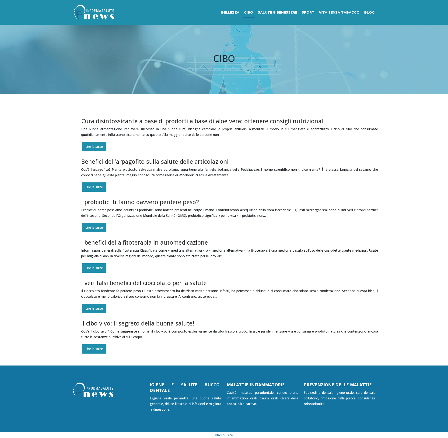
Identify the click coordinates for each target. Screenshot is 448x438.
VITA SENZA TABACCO (339, 12)
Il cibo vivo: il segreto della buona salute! (137, 323)
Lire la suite (94, 146)
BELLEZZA (230, 12)
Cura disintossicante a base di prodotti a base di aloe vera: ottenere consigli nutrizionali (203, 121)
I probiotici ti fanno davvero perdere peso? (140, 202)
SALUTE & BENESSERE (277, 12)
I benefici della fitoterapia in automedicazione (144, 242)
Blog (369, 12)
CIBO (248, 12)
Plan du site (224, 435)
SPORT (308, 12)
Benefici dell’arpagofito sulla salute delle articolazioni (155, 161)
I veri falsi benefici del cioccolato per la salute (144, 283)
